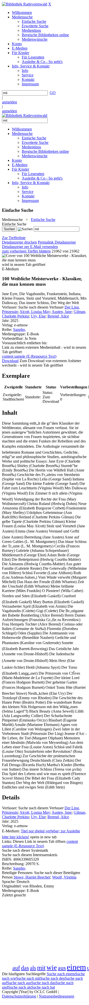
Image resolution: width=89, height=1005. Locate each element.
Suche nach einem (61, 974)
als (33, 968)
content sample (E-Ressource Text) (40, 843)
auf (16, 968)
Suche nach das (43, 983)
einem (76, 967)
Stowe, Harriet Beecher (32, 877)
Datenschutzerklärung (19, 996)
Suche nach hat (43, 987)
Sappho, (19, 329)
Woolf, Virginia (64, 877)
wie (51, 967)
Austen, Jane (62, 312)
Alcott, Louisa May (35, 312)
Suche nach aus (19, 983)
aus (62, 968)
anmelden (9, 102)
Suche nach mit (28, 978)
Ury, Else (38, 316)
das (25, 968)
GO (53, 93)
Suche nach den (52, 978)
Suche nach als (19, 987)
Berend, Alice (58, 316)
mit (41, 967)
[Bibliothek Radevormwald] (24, 4)
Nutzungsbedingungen (56, 996)
